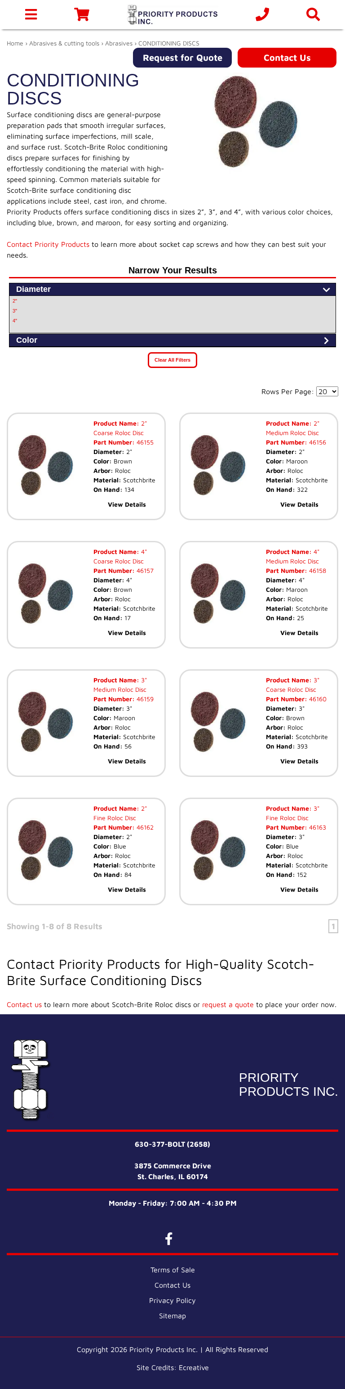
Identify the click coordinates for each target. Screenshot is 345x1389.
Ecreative (194, 1367)
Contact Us (287, 57)
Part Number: (114, 442)
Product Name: (116, 423)
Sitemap (172, 1316)
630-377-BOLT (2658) (172, 1144)
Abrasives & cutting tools (64, 43)
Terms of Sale (172, 1270)
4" (15, 320)
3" (15, 310)
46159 (144, 699)
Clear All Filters (172, 360)
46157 (144, 570)
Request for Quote (182, 57)
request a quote (228, 1004)
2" (15, 301)
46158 (316, 570)
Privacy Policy (172, 1300)
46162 (144, 827)
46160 (317, 699)
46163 (316, 827)
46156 (316, 442)
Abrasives (119, 43)
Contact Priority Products (48, 244)
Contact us (24, 1004)
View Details (127, 504)
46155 (144, 442)
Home (15, 43)
